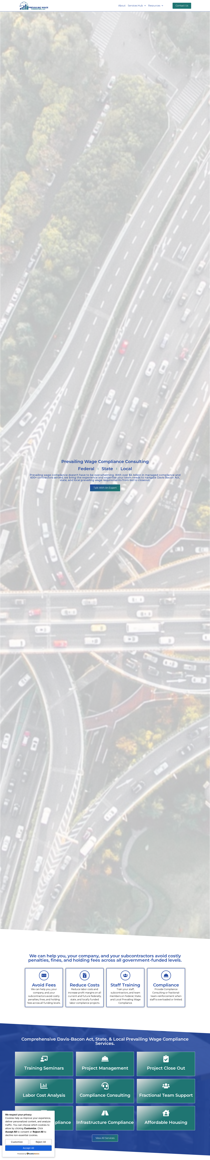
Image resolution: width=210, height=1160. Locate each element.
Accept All (28, 1148)
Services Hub (135, 5)
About (122, 5)
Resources (154, 5)
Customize (17, 1141)
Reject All (41, 1141)
